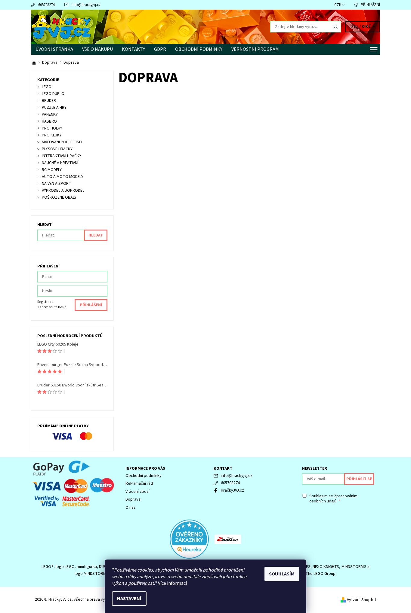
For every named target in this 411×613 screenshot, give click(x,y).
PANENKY (50, 114)
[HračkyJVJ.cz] (61, 26)
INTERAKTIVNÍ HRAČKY (61, 156)
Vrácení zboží (137, 492)
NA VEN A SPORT (56, 184)
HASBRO (49, 121)
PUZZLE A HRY (54, 108)
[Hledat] (336, 26)
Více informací (172, 583)
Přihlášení (370, 5)
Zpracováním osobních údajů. (333, 499)
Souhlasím (282, 574)
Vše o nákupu (97, 49)
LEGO (46, 87)
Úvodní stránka (54, 49)
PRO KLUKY (52, 135)
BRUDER (49, 101)
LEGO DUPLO (53, 94)
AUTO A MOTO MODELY (62, 177)
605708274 (46, 5)
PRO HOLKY (52, 128)
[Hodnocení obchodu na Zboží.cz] (228, 538)
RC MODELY (52, 170)
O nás (130, 508)
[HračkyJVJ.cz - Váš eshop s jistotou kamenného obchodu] (34, 62)
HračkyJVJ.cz (232, 490)
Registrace (45, 301)
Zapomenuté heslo (51, 307)
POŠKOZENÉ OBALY (59, 197)
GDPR (160, 49)
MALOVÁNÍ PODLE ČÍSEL (62, 142)
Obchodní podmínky (198, 49)
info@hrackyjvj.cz (86, 5)
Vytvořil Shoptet (361, 600)
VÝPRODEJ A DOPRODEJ (63, 191)
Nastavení (129, 598)
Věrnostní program (255, 49)
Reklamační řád (139, 483)
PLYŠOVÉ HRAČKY (57, 149)
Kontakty (133, 49)
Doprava (133, 499)
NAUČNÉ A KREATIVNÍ (60, 163)
